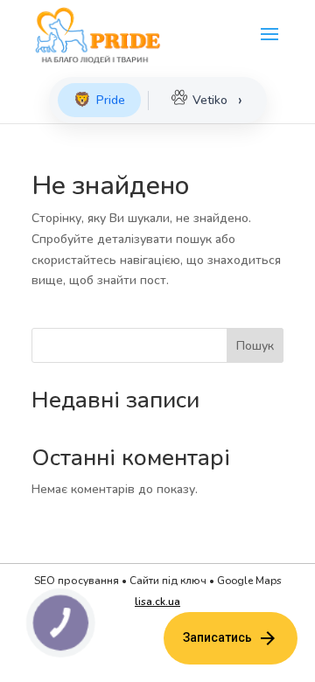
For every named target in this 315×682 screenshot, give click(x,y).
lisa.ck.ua (157, 602)
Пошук (255, 346)
